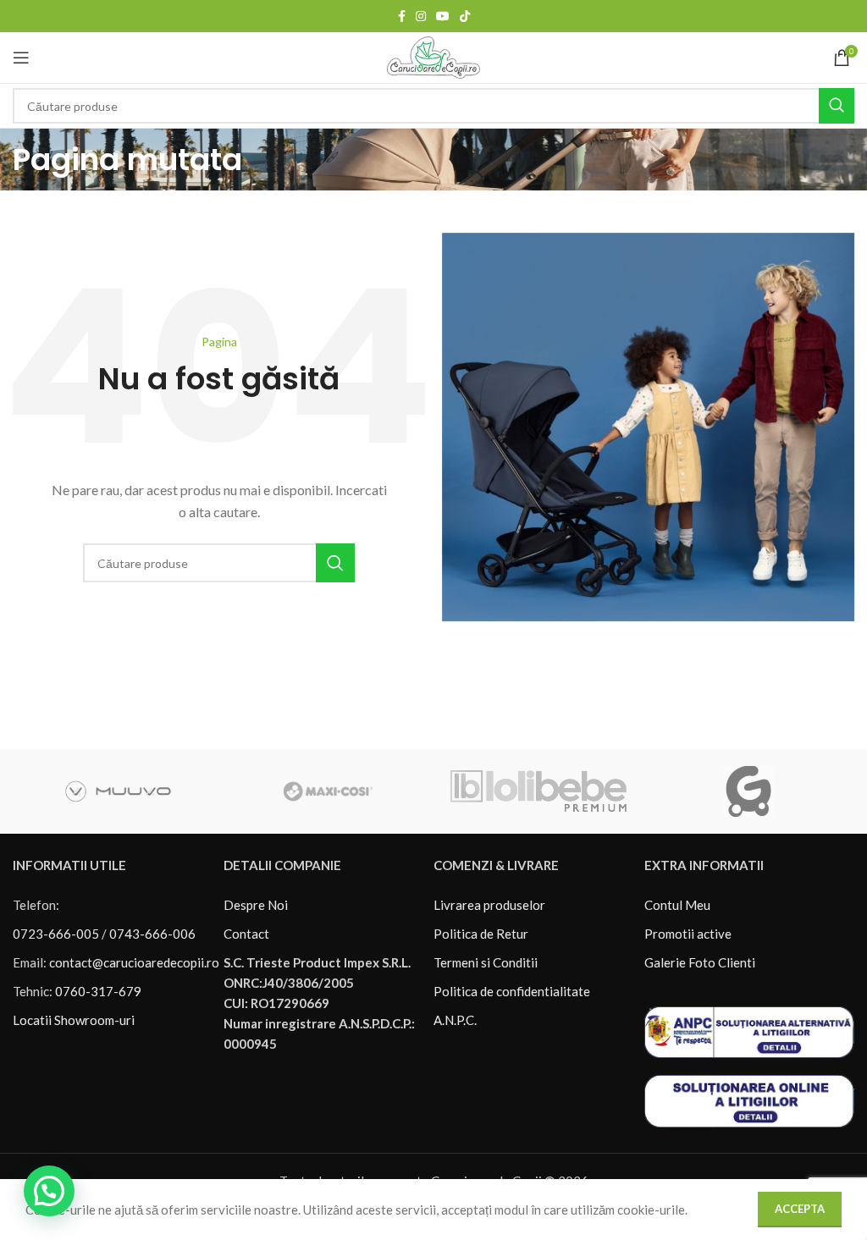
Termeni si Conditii (486, 962)
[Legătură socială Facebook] (402, 16)
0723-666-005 (56, 933)
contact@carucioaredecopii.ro (134, 962)
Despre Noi (256, 904)
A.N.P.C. (455, 1020)
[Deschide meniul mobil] (21, 57)
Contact (246, 933)
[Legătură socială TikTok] (465, 16)
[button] (49, 1191)
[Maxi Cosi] (329, 791)
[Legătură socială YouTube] (443, 16)
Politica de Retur (481, 933)
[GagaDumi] (748, 791)
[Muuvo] (118, 791)
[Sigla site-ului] (433, 55)
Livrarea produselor (489, 904)
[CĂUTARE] (836, 106)
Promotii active (688, 933)
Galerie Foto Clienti (699, 962)
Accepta (800, 1208)
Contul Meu (677, 904)
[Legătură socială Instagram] (421, 16)
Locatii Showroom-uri (74, 1020)
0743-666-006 (152, 933)
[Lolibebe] (538, 791)
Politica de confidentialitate (512, 991)
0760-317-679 (98, 991)
